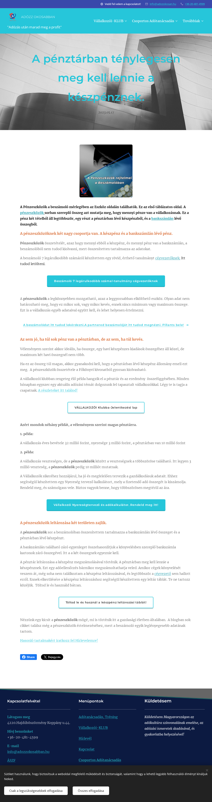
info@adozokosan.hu (163, 4)
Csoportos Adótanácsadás (100, 760)
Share (31, 657)
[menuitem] (111, 21)
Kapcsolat (87, 749)
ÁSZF (11, 760)
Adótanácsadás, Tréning (98, 717)
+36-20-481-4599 (195, 4)
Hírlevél (85, 738)
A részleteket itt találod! (58, 390)
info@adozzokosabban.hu (28, 752)
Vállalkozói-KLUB (93, 728)
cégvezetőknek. (167, 258)
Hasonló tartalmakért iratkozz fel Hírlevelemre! (59, 640)
